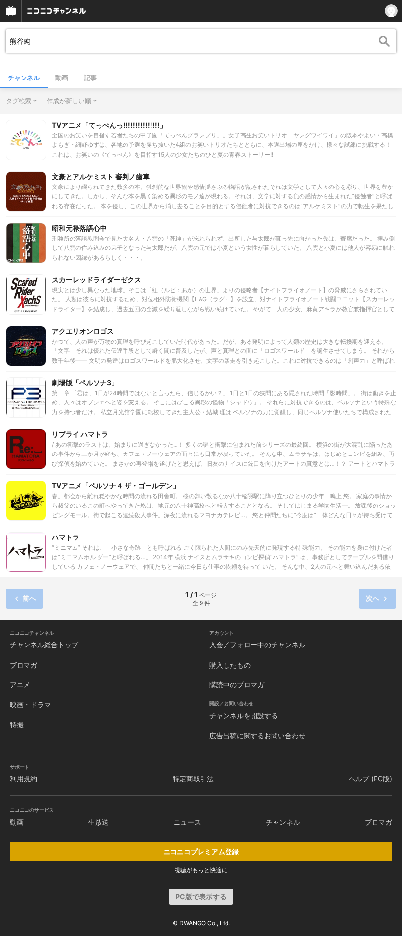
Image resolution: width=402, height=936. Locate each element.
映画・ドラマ (30, 704)
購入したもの (230, 665)
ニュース (187, 822)
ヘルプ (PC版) (370, 779)
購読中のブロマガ (236, 684)
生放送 (98, 822)
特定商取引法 (193, 779)
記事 (90, 77)
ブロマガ (23, 665)
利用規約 (23, 779)
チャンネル (24, 77)
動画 (61, 77)
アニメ (20, 684)
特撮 (17, 725)
